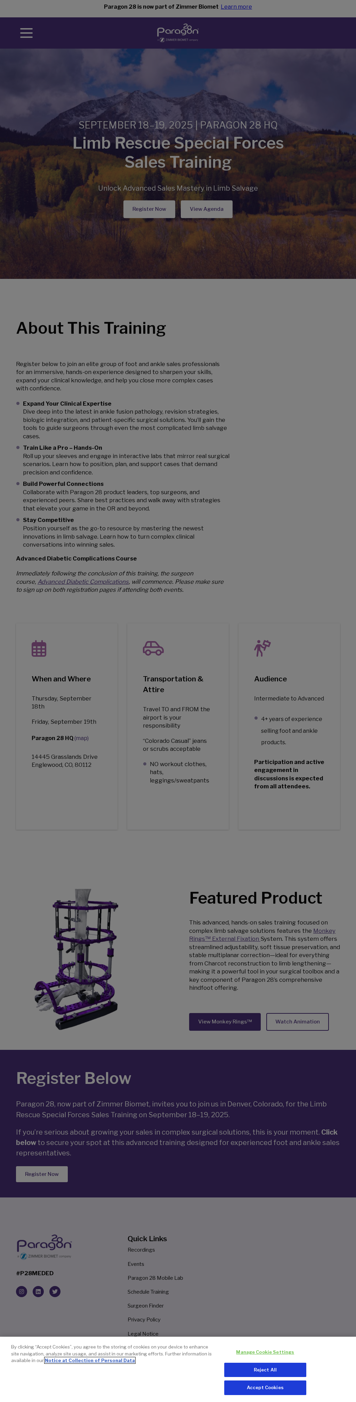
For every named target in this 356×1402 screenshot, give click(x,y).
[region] (178, 1369)
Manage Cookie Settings (265, 1352)
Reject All (265, 1369)
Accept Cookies (265, 1387)
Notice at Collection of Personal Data (90, 1360)
